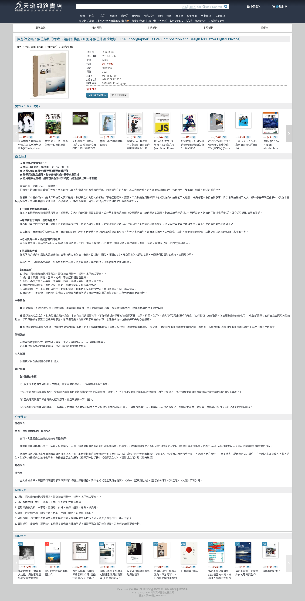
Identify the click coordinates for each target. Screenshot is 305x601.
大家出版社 (108, 52)
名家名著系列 (176, 20)
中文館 (101, 15)
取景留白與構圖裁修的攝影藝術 (138, 572)
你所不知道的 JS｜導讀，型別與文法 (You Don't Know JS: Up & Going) (164, 146)
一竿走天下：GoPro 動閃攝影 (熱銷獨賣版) (246, 144)
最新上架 (40, 27)
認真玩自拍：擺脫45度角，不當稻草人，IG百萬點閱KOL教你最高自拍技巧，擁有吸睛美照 (165, 578)
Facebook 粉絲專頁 (127, 589)
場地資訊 (220, 15)
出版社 (179, 15)
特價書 (264, 27)
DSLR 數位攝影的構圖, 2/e (56, 572)
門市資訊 (206, 15)
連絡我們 (158, 589)
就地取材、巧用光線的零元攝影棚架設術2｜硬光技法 (192, 144)
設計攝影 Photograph (114, 83)
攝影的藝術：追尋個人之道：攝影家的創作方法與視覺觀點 (29, 574)
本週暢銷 (152, 27)
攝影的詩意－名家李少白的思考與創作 (246, 572)
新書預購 (97, 27)
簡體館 (124, 15)
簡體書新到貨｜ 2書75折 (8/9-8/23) (149, 20)
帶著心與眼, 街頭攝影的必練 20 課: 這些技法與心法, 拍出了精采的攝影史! (84, 576)
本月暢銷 (208, 27)
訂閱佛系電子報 (216, 20)
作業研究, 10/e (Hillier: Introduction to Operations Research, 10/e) (272, 148)
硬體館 (136, 15)
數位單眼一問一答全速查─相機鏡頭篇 (56, 142)
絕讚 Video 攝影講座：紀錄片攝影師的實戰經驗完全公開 (138, 144)
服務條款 (183, 589)
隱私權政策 (171, 589)
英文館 (113, 15)
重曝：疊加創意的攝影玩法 (111, 142)
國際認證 (149, 15)
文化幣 (189, 20)
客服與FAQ (146, 589)
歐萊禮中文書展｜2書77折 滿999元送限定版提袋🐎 (103, 20)
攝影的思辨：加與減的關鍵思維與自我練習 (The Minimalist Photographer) (111, 576)
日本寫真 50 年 (189, 571)
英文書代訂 (200, 20)
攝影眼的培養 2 (271, 571)
